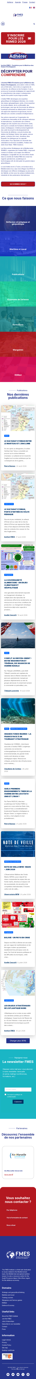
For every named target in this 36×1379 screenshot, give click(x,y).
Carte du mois (9, 504)
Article (7, 435)
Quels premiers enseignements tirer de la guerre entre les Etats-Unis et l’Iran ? (18, 792)
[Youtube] (18, 1374)
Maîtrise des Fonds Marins (18, 728)
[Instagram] (23, 1374)
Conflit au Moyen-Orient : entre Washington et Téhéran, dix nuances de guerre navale (18, 662)
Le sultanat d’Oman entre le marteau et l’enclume (18, 442)
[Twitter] (13, 1374)
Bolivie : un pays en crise (17, 938)
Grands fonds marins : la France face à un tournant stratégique (17, 736)
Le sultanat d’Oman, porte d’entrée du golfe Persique (16, 511)
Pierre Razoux (9, 466)
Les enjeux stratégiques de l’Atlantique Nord (17, 1007)
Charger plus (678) (18, 1041)
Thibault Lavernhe (11, 691)
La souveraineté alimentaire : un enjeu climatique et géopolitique (16, 584)
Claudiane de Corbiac (12, 769)
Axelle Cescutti (10, 615)
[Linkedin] (28, 1374)
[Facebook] (8, 1374)
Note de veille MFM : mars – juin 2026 (17, 868)
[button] (3, 24)
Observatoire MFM (11, 894)
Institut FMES (9, 537)
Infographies (8, 575)
